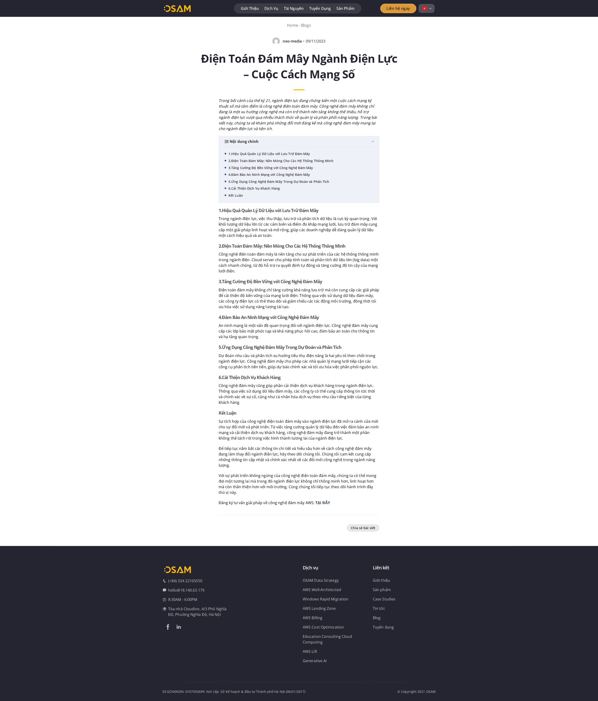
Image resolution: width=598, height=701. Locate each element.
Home (292, 25)
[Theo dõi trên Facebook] (168, 627)
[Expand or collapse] (373, 141)
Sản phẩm (345, 8)
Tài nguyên (294, 8)
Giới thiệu (250, 8)
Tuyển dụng (320, 8)
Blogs (306, 25)
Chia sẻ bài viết (363, 528)
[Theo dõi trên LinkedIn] (178, 627)
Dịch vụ (271, 8)
